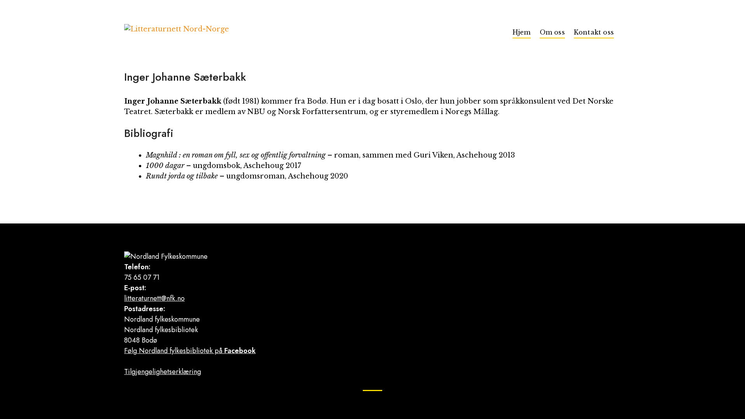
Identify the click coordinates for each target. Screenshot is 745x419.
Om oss (552, 32)
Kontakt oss (594, 32)
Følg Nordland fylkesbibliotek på (190, 351)
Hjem (522, 32)
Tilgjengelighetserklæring (162, 372)
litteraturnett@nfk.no (154, 298)
